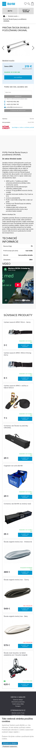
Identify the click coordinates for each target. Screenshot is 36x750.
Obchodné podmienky (18, 702)
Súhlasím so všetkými (10, 743)
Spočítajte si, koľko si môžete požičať (23, 127)
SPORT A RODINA (26, 11)
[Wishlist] (25, 4)
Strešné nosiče (13, 16)
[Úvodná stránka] (4, 16)
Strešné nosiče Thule (18, 713)
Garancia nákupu (18, 699)
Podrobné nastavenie (10, 746)
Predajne (18, 706)
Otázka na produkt (18, 110)
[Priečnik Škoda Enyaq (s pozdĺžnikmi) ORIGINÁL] (18, 47)
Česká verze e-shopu (18, 715)
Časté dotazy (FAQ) (18, 704)
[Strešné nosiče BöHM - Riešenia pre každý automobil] (11, 4)
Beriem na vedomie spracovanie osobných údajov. (17, 98)
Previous (4, 47)
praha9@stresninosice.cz (14, 107)
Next (31, 48)
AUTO (10, 11)
